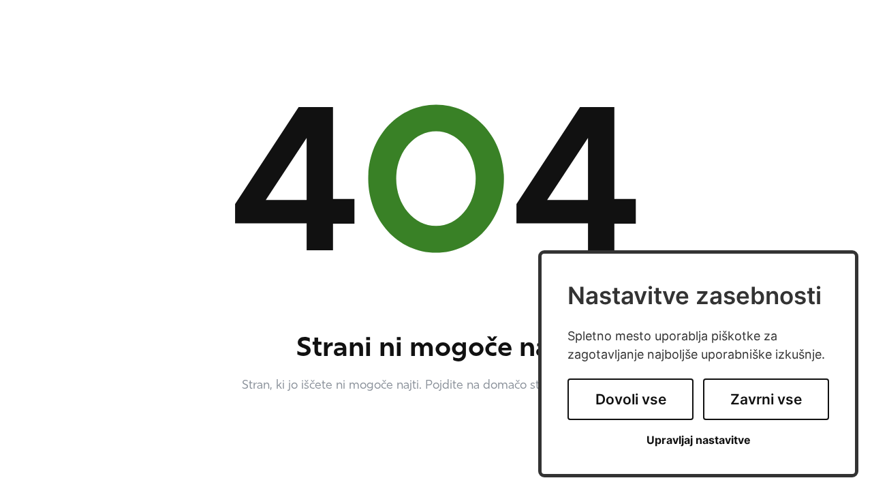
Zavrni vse (766, 399)
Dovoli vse (630, 399)
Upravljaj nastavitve (699, 440)
